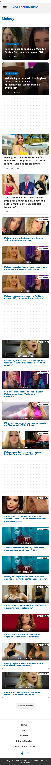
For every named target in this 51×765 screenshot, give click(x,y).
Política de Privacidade (24, 746)
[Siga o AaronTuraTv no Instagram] (27, 753)
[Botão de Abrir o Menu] (5, 8)
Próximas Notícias (25, 706)
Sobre (24, 730)
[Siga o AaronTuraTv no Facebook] (22, 753)
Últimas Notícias (24, 741)
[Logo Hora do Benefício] (25, 7)
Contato (24, 735)
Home (24, 725)
